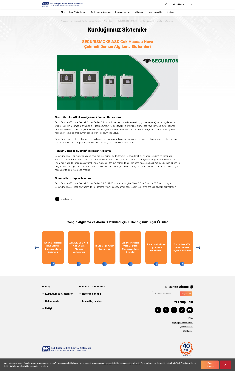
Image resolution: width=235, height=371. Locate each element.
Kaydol (185, 294)
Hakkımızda (139, 12)
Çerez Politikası (186, 327)
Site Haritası (188, 331)
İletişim (170, 12)
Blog (63, 12)
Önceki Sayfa (66, 199)
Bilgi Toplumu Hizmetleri (182, 322)
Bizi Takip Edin (178, 4)
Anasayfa (64, 21)
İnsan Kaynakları (156, 12)
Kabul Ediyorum (210, 364)
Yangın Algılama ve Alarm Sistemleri (102, 21)
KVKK (190, 318)
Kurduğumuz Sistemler (101, 12)
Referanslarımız (122, 12)
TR (191, 4)
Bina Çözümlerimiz (77, 12)
